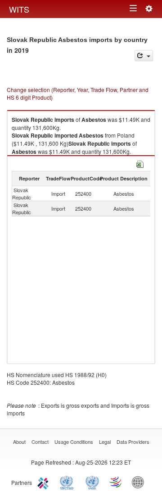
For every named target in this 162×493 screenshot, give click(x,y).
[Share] (144, 55)
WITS (19, 9)
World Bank (140, 482)
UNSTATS (92, 482)
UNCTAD (68, 482)
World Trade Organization (116, 482)
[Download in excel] (140, 163)
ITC (45, 482)
